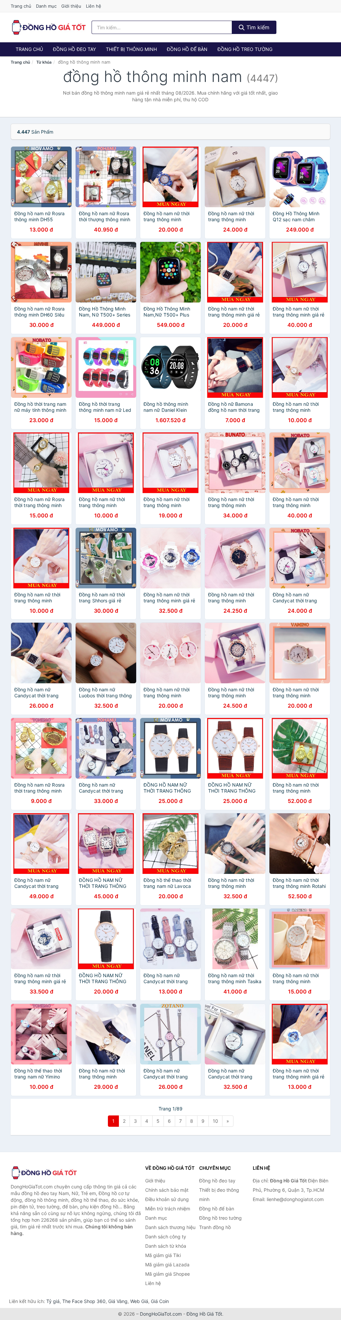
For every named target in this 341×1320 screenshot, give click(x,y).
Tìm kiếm (257, 27)
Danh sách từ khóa (165, 1246)
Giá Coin (160, 1301)
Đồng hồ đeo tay (74, 49)
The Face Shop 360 (84, 1301)
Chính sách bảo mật (166, 1190)
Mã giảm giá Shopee (167, 1274)
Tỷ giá (53, 1301)
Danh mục (46, 6)
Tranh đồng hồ (215, 1227)
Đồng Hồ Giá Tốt (204, 1314)
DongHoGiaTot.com (161, 1314)
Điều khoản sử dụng (167, 1199)
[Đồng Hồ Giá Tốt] (44, 1172)
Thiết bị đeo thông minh (219, 1194)
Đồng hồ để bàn (187, 49)
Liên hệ (93, 6)
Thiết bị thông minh (131, 49)
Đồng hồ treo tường (244, 49)
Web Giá (139, 1301)
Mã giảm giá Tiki (163, 1255)
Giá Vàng (118, 1301)
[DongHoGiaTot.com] (48, 27)
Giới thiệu (71, 6)
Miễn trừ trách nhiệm (167, 1208)
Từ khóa (44, 62)
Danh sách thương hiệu (170, 1227)
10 (215, 1121)
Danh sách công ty (165, 1236)
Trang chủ (21, 6)
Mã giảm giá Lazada (167, 1264)
